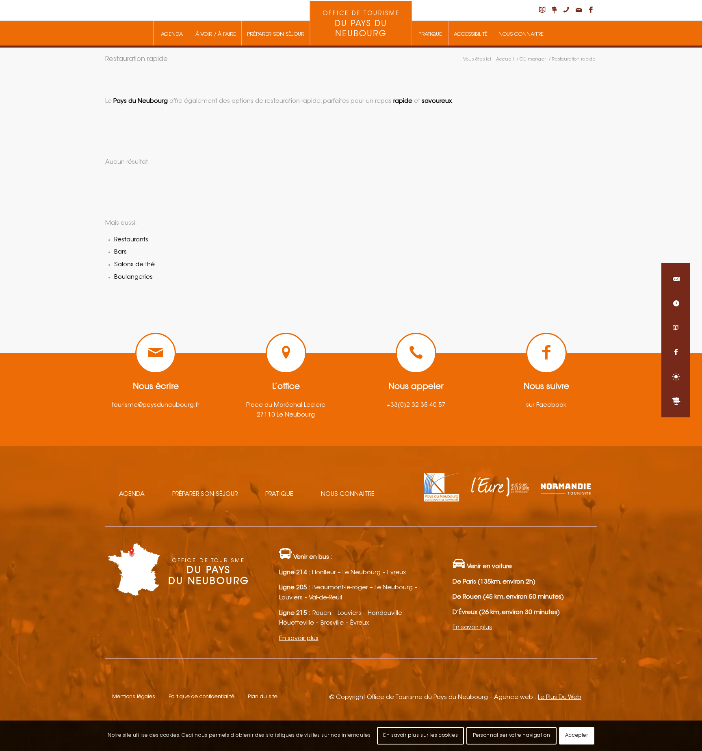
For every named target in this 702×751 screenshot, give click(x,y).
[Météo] (675, 377)
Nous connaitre (348, 494)
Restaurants (131, 240)
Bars (120, 252)
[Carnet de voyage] (675, 328)
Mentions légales (133, 696)
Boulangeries (133, 277)
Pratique (279, 494)
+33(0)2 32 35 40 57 (416, 405)
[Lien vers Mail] (578, 10)
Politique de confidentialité (201, 696)
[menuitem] (171, 33)
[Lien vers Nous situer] (554, 10)
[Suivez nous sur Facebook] (675, 352)
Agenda (132, 494)
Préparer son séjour (205, 494)
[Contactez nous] (675, 279)
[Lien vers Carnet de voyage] (542, 10)
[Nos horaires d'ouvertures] (675, 303)
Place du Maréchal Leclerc (285, 405)
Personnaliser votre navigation (511, 735)
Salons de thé (134, 265)
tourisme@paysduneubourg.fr (155, 405)
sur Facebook (546, 405)
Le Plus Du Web (559, 698)
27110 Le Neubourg (286, 415)
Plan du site (262, 696)
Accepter (576, 735)
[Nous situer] (675, 401)
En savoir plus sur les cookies (420, 735)
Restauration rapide (136, 59)
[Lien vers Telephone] (566, 10)
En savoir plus (298, 639)
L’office (286, 387)
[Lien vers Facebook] (591, 10)
